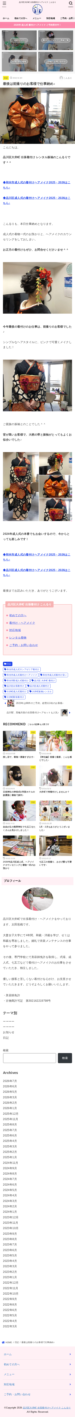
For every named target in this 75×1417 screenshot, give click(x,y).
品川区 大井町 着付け (44, 680)
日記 (6, 78)
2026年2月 (10, 1102)
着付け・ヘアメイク (22, 622)
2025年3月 (10, 1146)
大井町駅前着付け (15, 697)
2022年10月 (10, 1293)
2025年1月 (10, 1157)
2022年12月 (10, 1282)
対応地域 (50, 18)
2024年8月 (10, 1173)
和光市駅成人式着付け (17, 680)
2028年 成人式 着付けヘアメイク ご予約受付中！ (37, 25)
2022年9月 (10, 1298)
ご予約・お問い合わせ (23, 645)
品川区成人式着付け (39, 686)
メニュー (37, 18)
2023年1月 (10, 1277)
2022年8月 (10, 1304)
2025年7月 (10, 1130)
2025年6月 (10, 1135)
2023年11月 (10, 1222)
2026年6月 (10, 1086)
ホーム (6, 18)
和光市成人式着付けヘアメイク (22, 675)
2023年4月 (10, 1260)
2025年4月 (10, 1140)
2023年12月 (10, 1217)
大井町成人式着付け (16, 691)
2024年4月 (10, 1195)
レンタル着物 (17, 637)
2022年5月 (10, 1315)
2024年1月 (10, 1211)
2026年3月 (10, 1097)
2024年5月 (10, 1189)
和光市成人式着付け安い (55, 675)
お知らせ (8, 1032)
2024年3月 (10, 1200)
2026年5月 (10, 1091)
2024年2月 (10, 1206)
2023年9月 (10, 1233)
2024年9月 (10, 1168)
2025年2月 (10, 1151)
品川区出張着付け (15, 686)
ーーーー (8, 1021)
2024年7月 (10, 1179)
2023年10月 (10, 1228)
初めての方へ (20, 18)
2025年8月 (10, 1124)
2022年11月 (10, 1288)
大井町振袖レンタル (42, 691)
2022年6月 (10, 1309)
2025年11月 (10, 1119)
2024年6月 (10, 1184)
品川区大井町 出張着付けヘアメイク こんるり (47, 1407)
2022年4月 (10, 1320)
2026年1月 (10, 1108)
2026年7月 (10, 1080)
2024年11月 (10, 1162)
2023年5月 (10, 1255)
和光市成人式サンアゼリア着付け (23, 669)
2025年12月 (10, 1113)
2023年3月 (10, 1266)
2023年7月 (10, 1244)
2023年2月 (10, 1271)
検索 (6, 1050)
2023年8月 (10, 1239)
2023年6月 (10, 1250)
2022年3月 (10, 1326)
